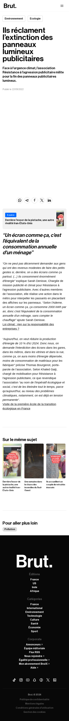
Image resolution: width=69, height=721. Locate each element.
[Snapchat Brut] (34, 680)
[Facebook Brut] (41, 680)
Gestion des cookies (34, 712)
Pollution (9, 529)
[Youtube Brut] (28, 680)
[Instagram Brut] (21, 680)
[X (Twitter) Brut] (48, 680)
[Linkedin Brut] (55, 680)
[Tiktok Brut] (14, 680)
